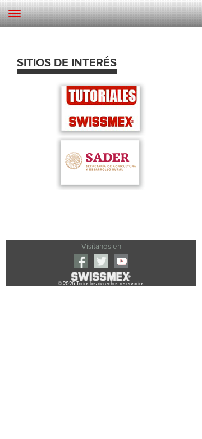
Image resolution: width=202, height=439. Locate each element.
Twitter (101, 261)
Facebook (81, 261)
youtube (121, 261)
